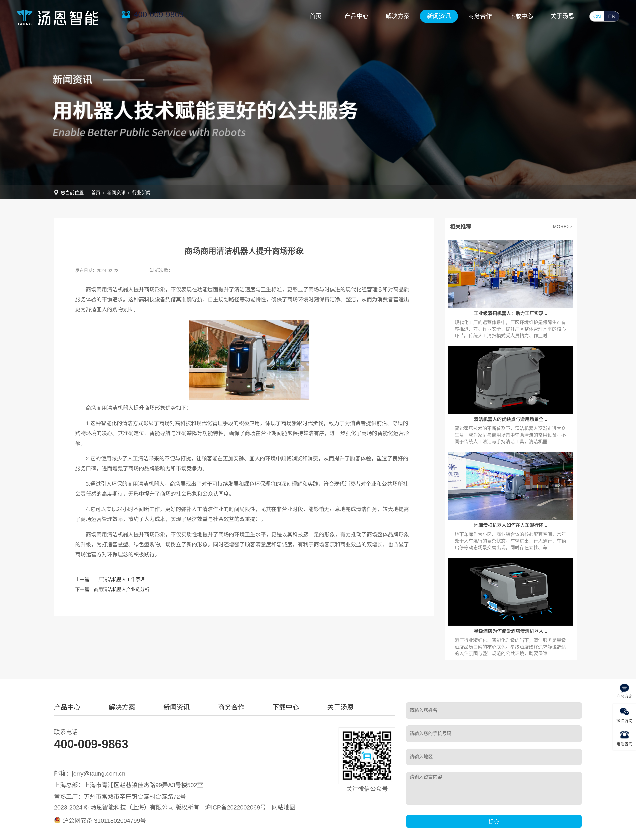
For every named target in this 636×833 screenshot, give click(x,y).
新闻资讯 (439, 16)
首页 (315, 16)
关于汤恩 (562, 16)
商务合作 (480, 16)
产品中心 (357, 16)
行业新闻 (141, 192)
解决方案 (398, 16)
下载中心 (521, 16)
